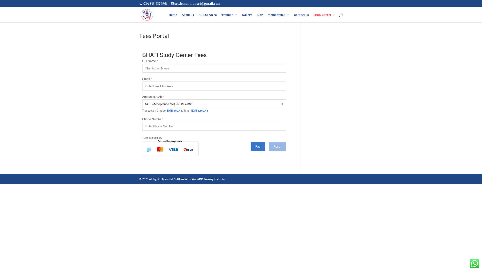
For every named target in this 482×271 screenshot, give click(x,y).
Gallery (247, 15)
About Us (188, 15)
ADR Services (208, 15)
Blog (260, 15)
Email (147, 78)
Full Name (150, 60)
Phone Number (152, 119)
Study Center (322, 15)
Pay (257, 146)
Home (173, 15)
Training (227, 15)
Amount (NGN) (153, 96)
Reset (277, 146)
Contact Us (301, 15)
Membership (276, 15)
